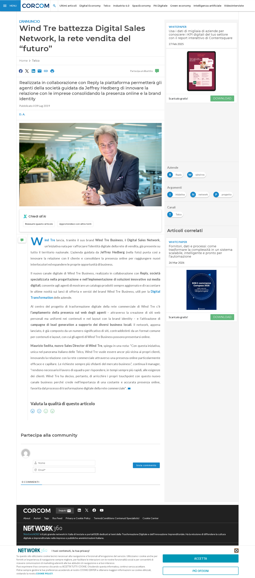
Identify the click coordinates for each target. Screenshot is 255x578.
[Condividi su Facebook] (20, 71)
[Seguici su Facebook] (94, 510)
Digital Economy (90, 5)
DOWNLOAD (222, 98)
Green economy (180, 5)
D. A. (22, 114)
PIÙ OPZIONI (201, 570)
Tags (46, 518)
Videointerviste (234, 5)
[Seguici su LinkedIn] (79, 510)
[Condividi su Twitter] (27, 71)
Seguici (63, 510)
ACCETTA (200, 558)
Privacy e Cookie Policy (78, 518)
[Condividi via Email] (39, 71)
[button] (10, 5)
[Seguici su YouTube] (102, 510)
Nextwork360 (31, 534)
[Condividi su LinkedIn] (33, 71)
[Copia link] (46, 71)
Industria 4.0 (121, 5)
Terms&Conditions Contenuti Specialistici (116, 518)
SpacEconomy (141, 5)
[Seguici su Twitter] (87, 510)
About (26, 518)
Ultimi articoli (68, 5)
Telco (106, 5)
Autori (37, 518)
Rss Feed (57, 518)
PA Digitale (160, 5)
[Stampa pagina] (52, 71)
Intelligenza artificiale (207, 5)
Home (23, 60)
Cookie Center (151, 518)
